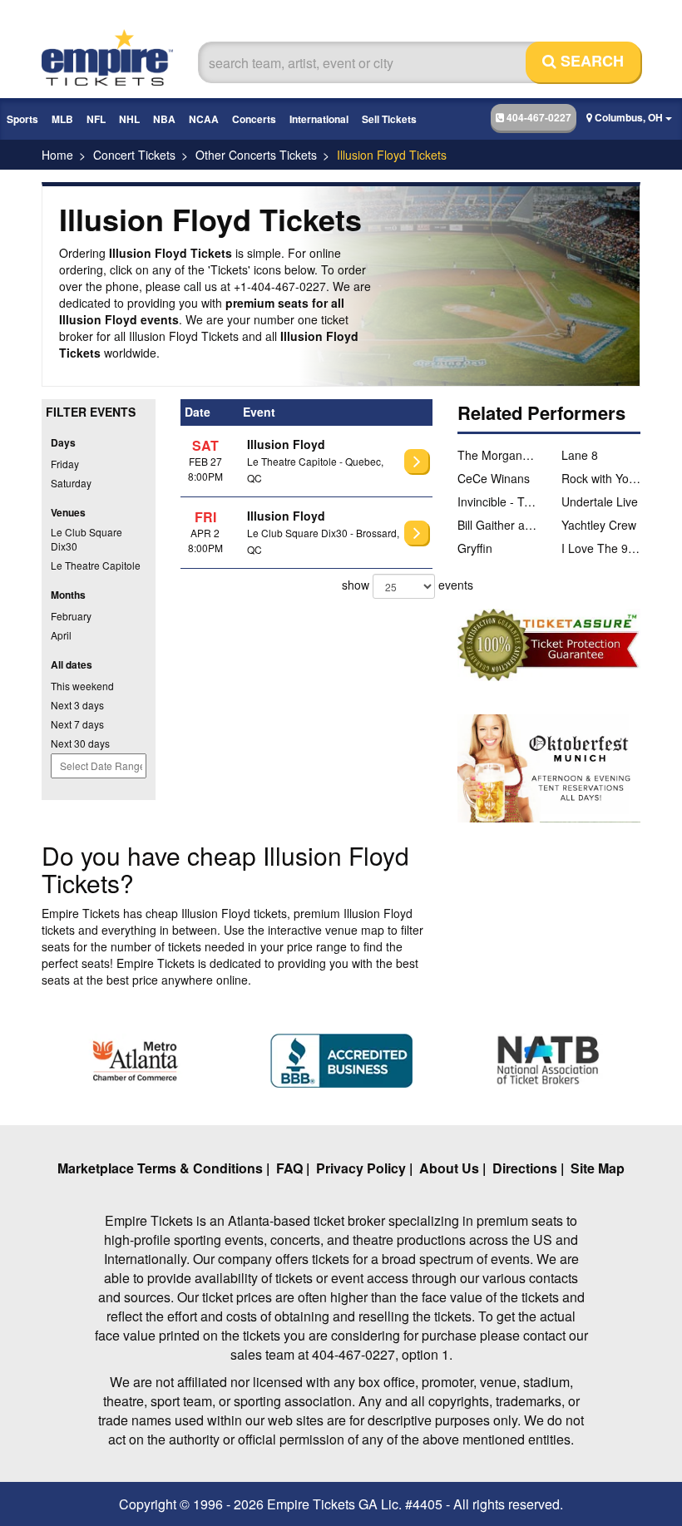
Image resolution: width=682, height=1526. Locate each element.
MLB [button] (62, 118)
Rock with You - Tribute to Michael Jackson (600, 478)
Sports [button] (22, 118)
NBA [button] (164, 118)
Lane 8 (579, 455)
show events (387, 584)
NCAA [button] (204, 118)
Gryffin (474, 548)
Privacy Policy (361, 1168)
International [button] (318, 118)
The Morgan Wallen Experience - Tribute (496, 455)
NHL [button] (129, 118)
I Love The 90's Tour (600, 548)
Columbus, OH (628, 117)
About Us (449, 1168)
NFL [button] (96, 118)
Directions (524, 1168)
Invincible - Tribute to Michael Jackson (496, 501)
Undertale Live (599, 501)
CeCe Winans (493, 478)
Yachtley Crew (598, 524)
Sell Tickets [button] (389, 118)
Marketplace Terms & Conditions (160, 1168)
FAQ (289, 1168)
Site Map (598, 1168)
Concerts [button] (254, 118)
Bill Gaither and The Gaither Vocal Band (496, 524)
